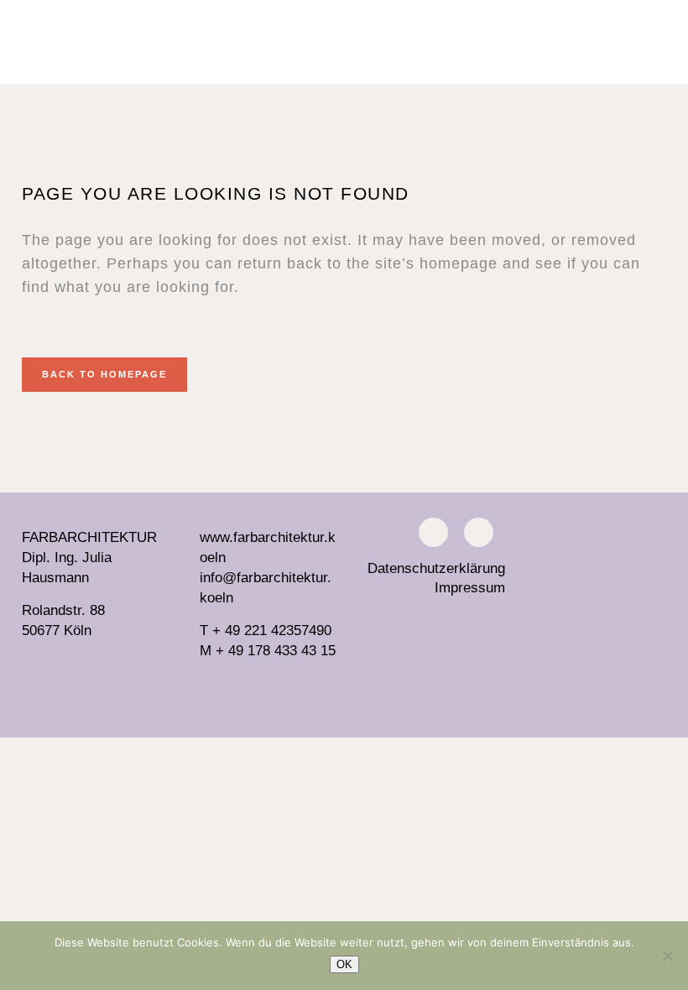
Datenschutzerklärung (436, 568)
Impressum (470, 588)
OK (344, 964)
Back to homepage (104, 374)
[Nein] (667, 955)
